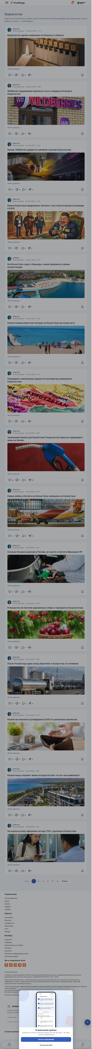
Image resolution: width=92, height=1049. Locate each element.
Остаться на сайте (46, 1045)
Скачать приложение (46, 1039)
